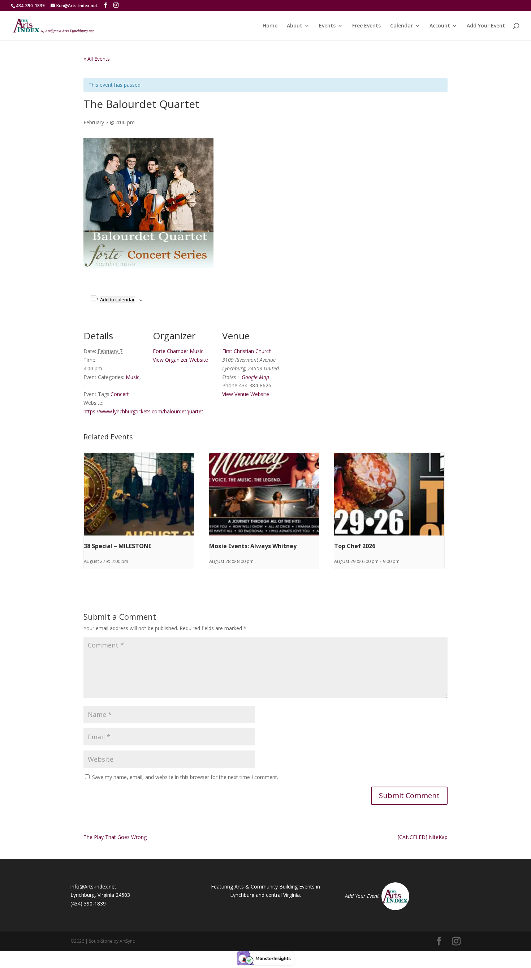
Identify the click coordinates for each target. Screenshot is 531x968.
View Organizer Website (180, 359)
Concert (120, 394)
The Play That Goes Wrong (115, 837)
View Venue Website (245, 394)
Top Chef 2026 (354, 546)
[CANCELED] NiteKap (423, 837)
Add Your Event (486, 26)
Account (439, 26)
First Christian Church (247, 351)
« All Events (96, 58)
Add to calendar (117, 299)
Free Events (366, 26)
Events (327, 26)
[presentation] (139, 494)
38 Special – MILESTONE (117, 546)
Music (132, 377)
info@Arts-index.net (93, 886)
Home (270, 26)
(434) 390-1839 (88, 903)
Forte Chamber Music (178, 351)
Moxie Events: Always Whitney (253, 546)
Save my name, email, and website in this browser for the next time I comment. (185, 777)
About (294, 26)
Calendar (401, 26)
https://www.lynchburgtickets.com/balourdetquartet (143, 411)
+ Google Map (253, 377)
